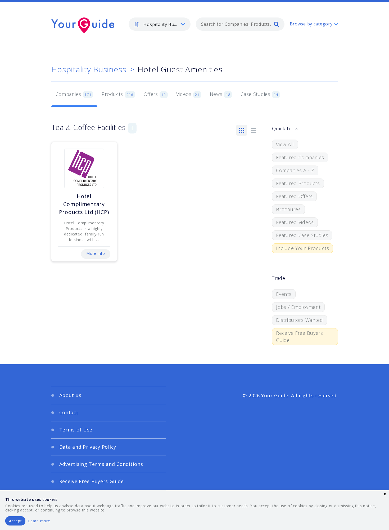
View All (285, 144)
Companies (74, 94)
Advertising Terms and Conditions (101, 464)
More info (95, 253)
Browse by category (311, 24)
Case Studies (259, 94)
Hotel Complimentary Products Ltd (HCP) (84, 204)
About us (70, 395)
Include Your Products (302, 248)
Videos (188, 94)
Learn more (39, 520)
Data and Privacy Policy (87, 447)
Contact (69, 412)
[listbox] (160, 24)
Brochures (288, 209)
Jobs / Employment (298, 307)
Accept (15, 520)
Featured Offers (294, 196)
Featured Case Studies (302, 235)
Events (283, 294)
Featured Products (298, 183)
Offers (155, 94)
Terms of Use (76, 429)
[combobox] (240, 24)
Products (117, 94)
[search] (276, 24)
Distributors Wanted (299, 320)
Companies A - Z (295, 170)
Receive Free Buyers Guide (299, 336)
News (220, 94)
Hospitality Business (88, 69)
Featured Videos (295, 222)
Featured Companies (300, 157)
